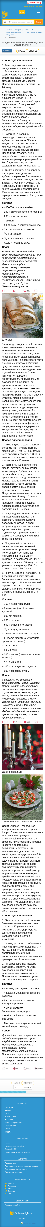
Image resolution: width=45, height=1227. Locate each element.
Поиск (38, 21)
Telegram (11, 1191)
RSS (9, 1194)
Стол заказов (10, 1125)
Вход (22, 12)
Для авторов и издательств (16, 1169)
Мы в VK (11, 1183)
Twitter (10, 1188)
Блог (7, 1113)
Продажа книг (10, 1163)
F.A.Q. (7, 1142)
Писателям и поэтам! (13, 1172)
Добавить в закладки (33, 6)
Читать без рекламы (13, 1122)
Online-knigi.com (24, 1213)
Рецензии (9, 1119)
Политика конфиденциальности (18, 1152)
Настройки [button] (7, 50)
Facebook (12, 1186)
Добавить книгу (34, 2)
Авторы (8, 1110)
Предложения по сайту (14, 1145)
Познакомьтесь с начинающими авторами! (22, 1166)
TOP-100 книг (10, 1116)
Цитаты (8, 1128)
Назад (21, 50)
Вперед (33, 50)
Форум (7, 1131)
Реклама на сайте (12, 1205)
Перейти (27, 1087)
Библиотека (9, 1107)
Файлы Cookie (11, 1148)
